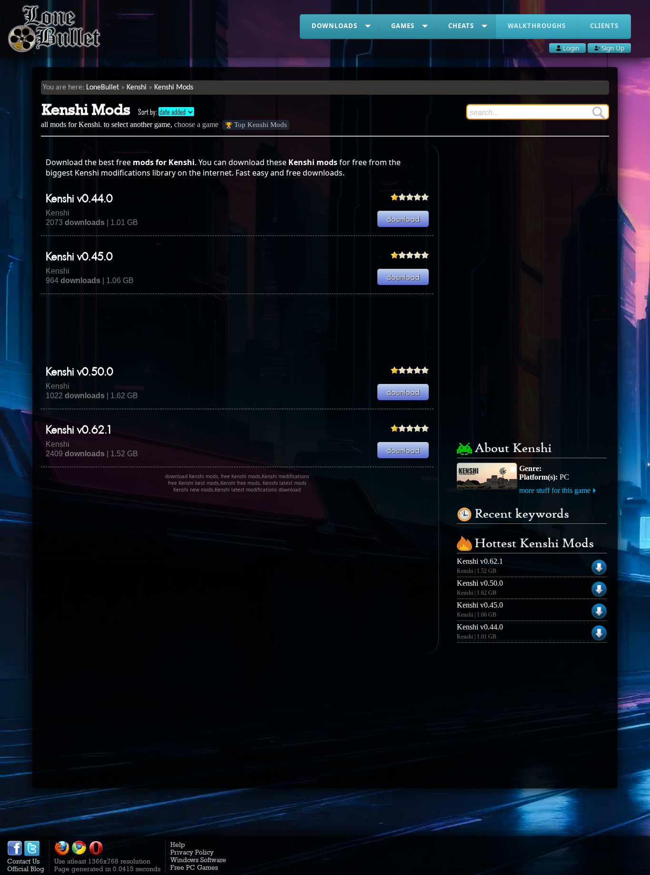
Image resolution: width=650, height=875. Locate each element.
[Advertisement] (237, 329)
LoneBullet (102, 87)
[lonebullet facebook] (14, 853)
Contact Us (23, 861)
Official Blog (25, 869)
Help (177, 844)
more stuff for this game (555, 490)
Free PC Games (194, 867)
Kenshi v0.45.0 (79, 257)
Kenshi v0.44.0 (79, 199)
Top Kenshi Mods (260, 124)
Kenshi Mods (173, 87)
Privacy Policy (192, 852)
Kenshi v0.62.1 (78, 430)
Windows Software (198, 860)
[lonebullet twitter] (31, 853)
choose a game (196, 124)
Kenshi (137, 87)
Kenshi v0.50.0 (79, 372)
